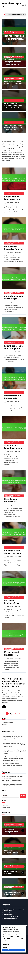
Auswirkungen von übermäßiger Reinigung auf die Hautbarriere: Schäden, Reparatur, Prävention (14, 751)
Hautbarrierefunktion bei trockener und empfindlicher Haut (13, 100)
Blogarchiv (5, 727)
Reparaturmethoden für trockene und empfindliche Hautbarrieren (12, 785)
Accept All (6, 950)
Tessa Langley (11, 42)
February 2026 (6, 807)
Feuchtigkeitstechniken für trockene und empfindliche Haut (14, 32)
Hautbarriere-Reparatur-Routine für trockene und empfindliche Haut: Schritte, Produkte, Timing (14, 744)
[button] (24, 32)
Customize (6, 944)
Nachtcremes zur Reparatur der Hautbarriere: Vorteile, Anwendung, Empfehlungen (12, 765)
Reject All (5, 947)
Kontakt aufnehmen (7, 722)
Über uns (4, 724)
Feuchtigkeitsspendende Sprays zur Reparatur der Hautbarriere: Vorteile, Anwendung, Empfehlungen (13, 758)
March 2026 (5, 805)
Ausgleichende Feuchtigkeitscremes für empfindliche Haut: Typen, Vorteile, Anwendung (13, 738)
